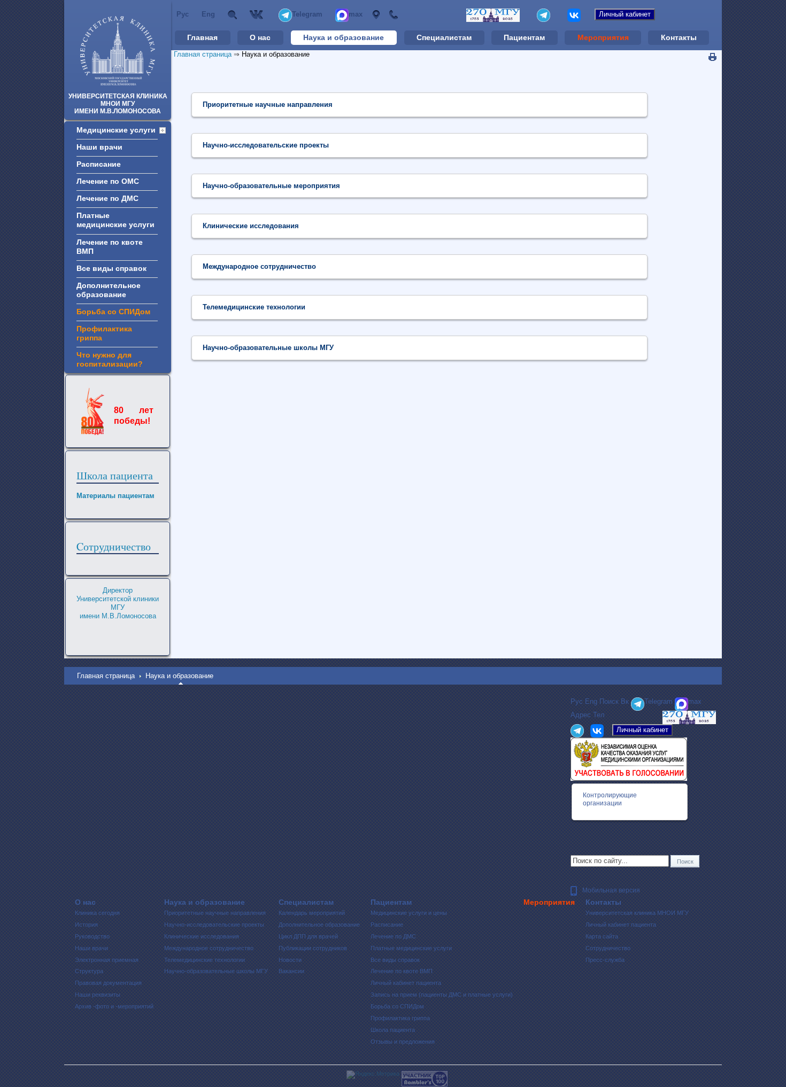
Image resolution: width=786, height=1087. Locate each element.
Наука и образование (343, 37)
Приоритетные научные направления (215, 913)
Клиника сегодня (97, 913)
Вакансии (291, 971)
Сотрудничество (607, 948)
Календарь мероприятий (312, 913)
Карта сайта (601, 936)
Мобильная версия (611, 890)
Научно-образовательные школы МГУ (216, 971)
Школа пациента (114, 475)
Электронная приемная (106, 960)
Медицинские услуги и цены (409, 913)
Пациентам (524, 37)
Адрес (375, 14)
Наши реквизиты (97, 994)
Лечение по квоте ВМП (402, 971)
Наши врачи (91, 948)
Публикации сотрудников (313, 948)
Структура (89, 971)
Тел (393, 14)
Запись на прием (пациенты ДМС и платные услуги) (442, 994)
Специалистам (444, 37)
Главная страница (203, 54)
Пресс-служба (605, 960)
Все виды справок (395, 960)
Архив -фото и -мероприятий (114, 1006)
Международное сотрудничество (208, 948)
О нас (260, 37)
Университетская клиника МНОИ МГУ (637, 913)
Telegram (307, 14)
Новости (290, 960)
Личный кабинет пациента (406, 983)
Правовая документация (108, 983)
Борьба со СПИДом (397, 1006)
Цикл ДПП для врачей (308, 936)
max (356, 14)
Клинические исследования (201, 936)
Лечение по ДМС (393, 936)
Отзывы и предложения (403, 1041)
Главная (202, 37)
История (86, 924)
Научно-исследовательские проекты (214, 924)
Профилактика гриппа (400, 1018)
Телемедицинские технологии (204, 960)
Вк (258, 14)
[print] (712, 57)
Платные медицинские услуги (411, 948)
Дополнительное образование (319, 924)
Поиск (232, 14)
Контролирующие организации (610, 799)
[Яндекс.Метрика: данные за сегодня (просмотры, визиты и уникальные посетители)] (372, 1074)
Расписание (387, 924)
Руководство (92, 936)
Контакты (679, 37)
